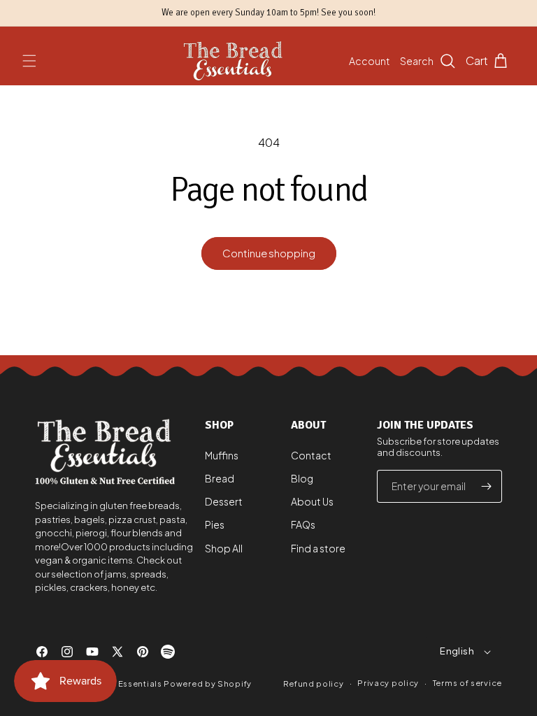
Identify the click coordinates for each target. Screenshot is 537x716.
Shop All (224, 548)
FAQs (303, 524)
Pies (214, 524)
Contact (311, 455)
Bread (219, 478)
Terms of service (467, 682)
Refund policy (313, 683)
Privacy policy (388, 682)
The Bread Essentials (117, 683)
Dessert (224, 501)
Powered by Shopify (208, 683)
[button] (29, 60)
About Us (312, 501)
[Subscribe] (486, 486)
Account (369, 61)
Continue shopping (268, 252)
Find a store (318, 548)
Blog (302, 478)
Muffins (221, 455)
